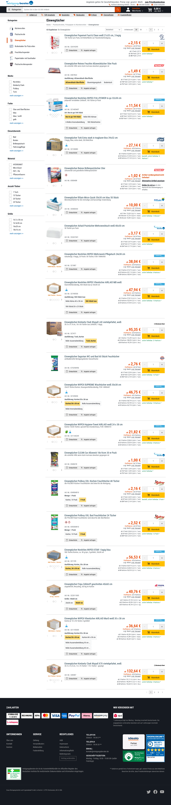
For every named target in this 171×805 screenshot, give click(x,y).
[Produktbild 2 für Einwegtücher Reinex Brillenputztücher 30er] (55, 186)
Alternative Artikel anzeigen (153, 181)
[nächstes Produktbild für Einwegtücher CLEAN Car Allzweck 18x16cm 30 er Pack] (61, 470)
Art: (74, 113)
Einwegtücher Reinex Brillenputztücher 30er (85, 168)
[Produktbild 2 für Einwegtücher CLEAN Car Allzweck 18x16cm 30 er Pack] (55, 470)
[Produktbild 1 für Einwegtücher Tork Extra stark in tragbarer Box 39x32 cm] (53, 155)
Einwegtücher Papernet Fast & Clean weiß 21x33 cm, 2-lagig (93, 35)
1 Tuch (15, 192)
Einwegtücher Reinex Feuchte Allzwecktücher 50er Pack (91, 63)
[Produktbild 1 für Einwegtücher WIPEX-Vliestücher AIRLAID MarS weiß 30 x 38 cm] (53, 636)
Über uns (9, 740)
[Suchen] (118, 9)
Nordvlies (16, 82)
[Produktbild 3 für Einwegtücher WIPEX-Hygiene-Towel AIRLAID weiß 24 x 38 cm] (56, 442)
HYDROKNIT (18, 164)
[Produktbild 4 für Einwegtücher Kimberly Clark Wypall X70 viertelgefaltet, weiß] (56, 680)
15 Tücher (17, 195)
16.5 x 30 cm (18, 220)
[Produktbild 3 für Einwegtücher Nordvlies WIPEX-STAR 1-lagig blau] (54, 566)
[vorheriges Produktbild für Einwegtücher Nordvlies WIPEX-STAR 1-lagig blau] (47, 567)
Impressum (64, 744)
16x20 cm (17, 226)
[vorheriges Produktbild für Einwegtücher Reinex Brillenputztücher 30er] (47, 186)
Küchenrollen (20, 28)
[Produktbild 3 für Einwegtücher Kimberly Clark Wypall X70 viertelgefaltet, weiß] (54, 680)
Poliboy (16, 88)
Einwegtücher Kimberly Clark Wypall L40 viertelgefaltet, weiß (93, 322)
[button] (134, 9)
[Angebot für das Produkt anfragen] (88, 50)
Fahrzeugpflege (19, 147)
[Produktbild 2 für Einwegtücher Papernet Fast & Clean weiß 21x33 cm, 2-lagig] (54, 53)
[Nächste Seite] (162, 29)
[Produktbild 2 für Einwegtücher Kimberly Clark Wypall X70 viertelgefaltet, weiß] (52, 680)
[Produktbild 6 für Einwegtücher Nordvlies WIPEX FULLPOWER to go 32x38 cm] (52, 116)
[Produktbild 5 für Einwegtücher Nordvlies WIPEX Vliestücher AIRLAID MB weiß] (58, 300)
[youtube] (162, 791)
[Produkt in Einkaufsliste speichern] (72, 50)
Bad (14, 137)
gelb (14, 119)
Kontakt (9, 744)
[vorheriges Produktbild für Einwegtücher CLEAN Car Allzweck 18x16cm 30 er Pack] (47, 470)
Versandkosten (38, 744)
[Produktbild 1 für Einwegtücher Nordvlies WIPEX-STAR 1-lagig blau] (50, 566)
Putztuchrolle (20, 34)
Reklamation (37, 747)
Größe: (71, 599)
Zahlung (36, 740)
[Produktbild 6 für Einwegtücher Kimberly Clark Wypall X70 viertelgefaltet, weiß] (54, 682)
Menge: (70, 496)
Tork (15, 92)
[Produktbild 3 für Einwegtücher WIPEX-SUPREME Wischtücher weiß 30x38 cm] (56, 402)
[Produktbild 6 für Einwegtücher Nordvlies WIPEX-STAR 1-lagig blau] (54, 568)
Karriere (9, 747)
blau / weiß (17, 116)
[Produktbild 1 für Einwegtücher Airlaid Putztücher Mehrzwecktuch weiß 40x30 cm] (53, 243)
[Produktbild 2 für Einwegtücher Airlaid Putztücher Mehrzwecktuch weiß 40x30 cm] (55, 243)
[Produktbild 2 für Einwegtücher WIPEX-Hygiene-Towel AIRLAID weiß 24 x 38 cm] (54, 442)
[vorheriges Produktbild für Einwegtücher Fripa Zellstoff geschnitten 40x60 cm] (47, 602)
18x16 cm (17, 230)
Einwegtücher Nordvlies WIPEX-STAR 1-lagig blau (88, 549)
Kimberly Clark (18, 85)
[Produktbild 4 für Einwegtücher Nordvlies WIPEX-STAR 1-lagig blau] (56, 566)
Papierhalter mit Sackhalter (25, 58)
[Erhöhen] (162, 43)
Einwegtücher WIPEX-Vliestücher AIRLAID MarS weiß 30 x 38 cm (95, 618)
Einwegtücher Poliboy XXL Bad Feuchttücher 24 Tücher (90, 515)
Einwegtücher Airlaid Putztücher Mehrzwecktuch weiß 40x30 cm (95, 225)
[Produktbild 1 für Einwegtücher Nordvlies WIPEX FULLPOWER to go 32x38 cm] (50, 114)
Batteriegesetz (65, 754)
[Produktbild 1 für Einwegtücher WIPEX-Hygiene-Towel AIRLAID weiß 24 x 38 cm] (52, 442)
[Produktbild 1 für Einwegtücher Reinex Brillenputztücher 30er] (53, 186)
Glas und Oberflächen (21, 109)
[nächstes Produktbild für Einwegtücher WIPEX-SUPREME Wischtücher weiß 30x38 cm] (61, 402)
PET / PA (16, 171)
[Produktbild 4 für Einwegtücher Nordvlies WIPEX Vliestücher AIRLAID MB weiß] (56, 300)
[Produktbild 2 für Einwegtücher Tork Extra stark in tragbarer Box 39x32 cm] (55, 155)
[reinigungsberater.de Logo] (19, 3)
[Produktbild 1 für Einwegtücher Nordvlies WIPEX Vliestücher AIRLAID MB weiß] (50, 300)
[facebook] (155, 791)
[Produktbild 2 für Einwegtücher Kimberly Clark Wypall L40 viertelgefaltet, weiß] (55, 339)
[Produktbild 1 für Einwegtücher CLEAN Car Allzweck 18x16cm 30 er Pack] (53, 470)
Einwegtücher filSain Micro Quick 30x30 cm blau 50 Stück (92, 197)
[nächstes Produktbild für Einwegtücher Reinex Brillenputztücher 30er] (61, 186)
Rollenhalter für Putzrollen (25, 46)
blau (14, 113)
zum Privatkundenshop (155, 2)
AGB (61, 740)
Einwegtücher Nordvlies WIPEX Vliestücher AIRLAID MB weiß (93, 282)
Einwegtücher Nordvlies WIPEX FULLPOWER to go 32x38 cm (93, 98)
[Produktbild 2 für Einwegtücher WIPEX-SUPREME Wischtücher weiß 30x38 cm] (54, 402)
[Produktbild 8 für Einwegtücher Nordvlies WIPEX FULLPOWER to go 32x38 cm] (56, 116)
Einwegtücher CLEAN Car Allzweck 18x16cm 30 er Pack (91, 452)
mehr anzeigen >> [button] (16, 95)
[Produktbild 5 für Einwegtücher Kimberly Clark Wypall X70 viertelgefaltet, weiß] (58, 680)
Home (48, 25)
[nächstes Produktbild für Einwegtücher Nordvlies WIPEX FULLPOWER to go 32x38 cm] (61, 116)
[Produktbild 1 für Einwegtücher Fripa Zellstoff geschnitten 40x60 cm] (53, 601)
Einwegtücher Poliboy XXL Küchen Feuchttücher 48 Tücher (92, 481)
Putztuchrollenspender (23, 64)
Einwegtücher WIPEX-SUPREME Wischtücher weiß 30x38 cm (93, 384)
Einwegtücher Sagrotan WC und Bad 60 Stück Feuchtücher (92, 356)
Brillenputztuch (19, 143)
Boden (15, 140)
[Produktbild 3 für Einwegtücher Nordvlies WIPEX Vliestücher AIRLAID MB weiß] (54, 300)
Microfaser (17, 168)
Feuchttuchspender (22, 52)
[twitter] (148, 791)
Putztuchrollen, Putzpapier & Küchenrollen (69, 25)
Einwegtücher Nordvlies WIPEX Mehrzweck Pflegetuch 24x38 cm (95, 254)
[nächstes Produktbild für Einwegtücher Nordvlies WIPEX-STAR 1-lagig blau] (61, 567)
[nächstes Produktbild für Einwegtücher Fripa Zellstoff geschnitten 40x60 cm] (61, 602)
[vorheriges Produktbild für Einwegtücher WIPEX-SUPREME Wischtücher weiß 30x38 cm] (47, 402)
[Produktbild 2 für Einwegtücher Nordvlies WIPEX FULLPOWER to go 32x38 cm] (52, 114)
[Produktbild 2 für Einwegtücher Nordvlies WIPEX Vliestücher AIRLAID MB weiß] (52, 300)
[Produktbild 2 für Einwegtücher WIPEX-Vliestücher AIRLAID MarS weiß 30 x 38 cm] (55, 636)
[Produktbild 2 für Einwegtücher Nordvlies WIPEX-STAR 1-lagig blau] (52, 566)
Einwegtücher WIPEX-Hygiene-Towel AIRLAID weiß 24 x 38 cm (94, 424)
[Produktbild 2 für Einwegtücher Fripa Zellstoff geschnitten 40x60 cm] (55, 601)
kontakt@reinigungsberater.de (97, 751)
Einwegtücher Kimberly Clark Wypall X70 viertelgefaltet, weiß (93, 663)
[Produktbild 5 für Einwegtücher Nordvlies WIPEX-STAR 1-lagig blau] (58, 566)
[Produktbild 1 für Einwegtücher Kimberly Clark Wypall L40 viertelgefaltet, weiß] (53, 339)
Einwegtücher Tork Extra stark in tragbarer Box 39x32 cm (91, 137)
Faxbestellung (38, 750)
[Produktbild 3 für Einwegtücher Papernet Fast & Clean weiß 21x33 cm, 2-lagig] (56, 53)
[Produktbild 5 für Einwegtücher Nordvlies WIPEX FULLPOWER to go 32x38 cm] (58, 114)
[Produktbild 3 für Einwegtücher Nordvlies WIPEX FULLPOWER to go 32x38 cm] (54, 114)
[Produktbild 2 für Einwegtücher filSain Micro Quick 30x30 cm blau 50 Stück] (55, 215)
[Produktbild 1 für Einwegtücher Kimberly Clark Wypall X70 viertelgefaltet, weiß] (50, 680)
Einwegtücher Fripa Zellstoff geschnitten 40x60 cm (88, 584)
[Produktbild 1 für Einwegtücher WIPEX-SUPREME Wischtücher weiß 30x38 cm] (52, 402)
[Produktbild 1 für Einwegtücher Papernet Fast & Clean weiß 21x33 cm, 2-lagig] (52, 53)
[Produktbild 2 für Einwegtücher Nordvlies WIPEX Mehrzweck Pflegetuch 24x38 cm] (55, 271)
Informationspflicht (67, 750)
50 (141, 30)
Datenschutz (64, 747)
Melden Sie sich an (148, 185)
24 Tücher (17, 202)
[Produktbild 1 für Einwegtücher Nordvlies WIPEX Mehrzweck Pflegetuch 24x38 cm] (53, 271)
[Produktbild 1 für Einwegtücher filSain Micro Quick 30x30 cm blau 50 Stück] (53, 215)
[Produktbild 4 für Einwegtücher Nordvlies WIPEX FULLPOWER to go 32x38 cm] (56, 114)
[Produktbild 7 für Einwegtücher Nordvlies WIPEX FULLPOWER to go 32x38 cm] (54, 116)
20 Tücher (17, 199)
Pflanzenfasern (19, 174)
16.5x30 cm (17, 223)
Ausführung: (79, 78)
